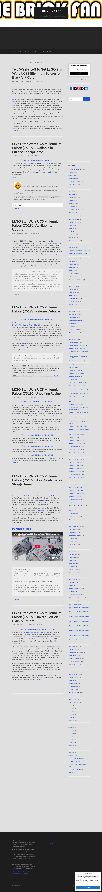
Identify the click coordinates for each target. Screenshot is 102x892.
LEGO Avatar (71, 194)
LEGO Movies (72, 538)
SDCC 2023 (71, 742)
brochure (51, 651)
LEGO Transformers (73, 671)
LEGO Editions (72, 270)
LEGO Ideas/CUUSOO (74, 329)
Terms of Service (44, 842)
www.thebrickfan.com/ (19, 201)
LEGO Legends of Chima (74, 364)
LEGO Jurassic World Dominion (76, 345)
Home (13, 51)
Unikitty (70, 772)
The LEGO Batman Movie (75, 758)
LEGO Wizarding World (74, 693)
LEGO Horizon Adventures (75, 320)
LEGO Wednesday (73, 686)
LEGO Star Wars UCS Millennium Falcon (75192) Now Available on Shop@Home (37, 480)
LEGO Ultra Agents (73, 677)
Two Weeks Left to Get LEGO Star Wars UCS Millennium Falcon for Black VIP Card (37, 73)
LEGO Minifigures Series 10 (75, 434)
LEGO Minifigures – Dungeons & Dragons (79, 389)
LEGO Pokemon (72, 573)
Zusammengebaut (27, 649)
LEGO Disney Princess (74, 258)
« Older (16, 691)
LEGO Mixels (71, 520)
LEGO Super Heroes (73, 643)
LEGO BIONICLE (72, 197)
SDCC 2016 (71, 721)
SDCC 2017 (71, 724)
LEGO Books (71, 203)
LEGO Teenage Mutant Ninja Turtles (77, 652)
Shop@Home (16, 99)
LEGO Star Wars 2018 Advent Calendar (78, 635)
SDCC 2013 (71, 711)
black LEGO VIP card (43, 510)
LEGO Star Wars (72, 604)
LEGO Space (71, 591)
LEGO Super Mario (73, 646)
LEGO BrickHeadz (73, 219)
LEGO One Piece (72, 557)
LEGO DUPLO (72, 267)
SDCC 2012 (71, 708)
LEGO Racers (71, 576)
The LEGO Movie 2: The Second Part (77, 764)
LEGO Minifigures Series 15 (75, 449)
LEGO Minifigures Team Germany (77, 505)
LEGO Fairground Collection (75, 280)
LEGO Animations (73, 184)
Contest (70, 175)
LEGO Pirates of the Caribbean (76, 569)
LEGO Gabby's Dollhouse (75, 298)
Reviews (37, 51)
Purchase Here (21, 528)
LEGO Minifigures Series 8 (75, 499)
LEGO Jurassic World (73, 342)
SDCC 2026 (71, 752)
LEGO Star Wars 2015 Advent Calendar (78, 626)
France (24, 178)
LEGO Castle (71, 228)
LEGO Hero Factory (73, 314)
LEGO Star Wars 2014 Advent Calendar (78, 621)
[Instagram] (18, 205)
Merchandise (47, 51)
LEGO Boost (71, 206)
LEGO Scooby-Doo (73, 579)
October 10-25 (24, 345)
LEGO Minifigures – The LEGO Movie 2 (78, 417)
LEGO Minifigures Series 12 (75, 440)
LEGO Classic (71, 234)
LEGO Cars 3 (71, 225)
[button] (99, 873)
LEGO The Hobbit (73, 655)
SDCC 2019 (71, 730)
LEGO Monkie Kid (73, 529)
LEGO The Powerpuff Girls (75, 661)
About (20, 51)
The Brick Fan (51, 10)
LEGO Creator (72, 237)
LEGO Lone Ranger (73, 367)
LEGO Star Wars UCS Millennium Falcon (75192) (39, 496)
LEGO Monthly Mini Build (75, 535)
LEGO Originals (72, 560)
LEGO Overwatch (73, 563)
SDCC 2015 (71, 717)
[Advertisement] (51, 37)
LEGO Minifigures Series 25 (75, 481)
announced (22, 252)
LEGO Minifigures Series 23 (75, 474)
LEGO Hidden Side (73, 317)
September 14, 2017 (18, 315)
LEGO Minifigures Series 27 (75, 487)
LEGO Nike (71, 548)
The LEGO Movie (72, 761)
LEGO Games (71, 304)
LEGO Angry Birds (73, 178)
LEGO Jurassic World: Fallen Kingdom (78, 351)
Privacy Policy (52, 842)
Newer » (58, 691)
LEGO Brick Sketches (73, 216)
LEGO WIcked (72, 689)
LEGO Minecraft (72, 379)
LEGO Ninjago (72, 551)
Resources (28, 51)
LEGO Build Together (73, 222)
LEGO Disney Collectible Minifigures (77, 250)
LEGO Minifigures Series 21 (75, 468)
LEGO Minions (72, 513)
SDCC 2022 (71, 739)
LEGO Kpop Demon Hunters (75, 361)
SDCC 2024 (71, 746)
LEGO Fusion (71, 295)
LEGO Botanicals (72, 212)
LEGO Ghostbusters (73, 308)
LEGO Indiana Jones (73, 333)
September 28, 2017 (18, 233)
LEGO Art (71, 191)
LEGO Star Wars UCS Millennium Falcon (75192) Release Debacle (37, 309)
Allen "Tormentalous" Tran (34, 81)
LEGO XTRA (71, 696)
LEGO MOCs (71, 523)
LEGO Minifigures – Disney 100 (76, 386)
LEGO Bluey (71, 200)
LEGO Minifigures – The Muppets (77, 426)
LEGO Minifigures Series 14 (75, 446)
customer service (17, 348)
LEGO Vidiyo (71, 680)
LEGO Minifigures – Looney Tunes (77, 393)
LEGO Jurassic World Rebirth (76, 348)
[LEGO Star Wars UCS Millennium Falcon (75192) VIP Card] (37, 629)
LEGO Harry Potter (73, 311)
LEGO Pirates (71, 566)
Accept (88, 887)
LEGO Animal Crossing (74, 181)
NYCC (70, 705)
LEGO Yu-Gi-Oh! (72, 699)
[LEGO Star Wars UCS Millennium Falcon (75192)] (37, 319)
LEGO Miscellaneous (73, 516)
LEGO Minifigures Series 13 (75, 443)
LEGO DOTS (71, 261)
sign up (57, 254)
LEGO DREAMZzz (73, 264)
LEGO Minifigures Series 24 (75, 477)
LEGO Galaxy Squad (73, 301)
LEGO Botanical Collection (75, 209)
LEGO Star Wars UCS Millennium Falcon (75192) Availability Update (37, 225)
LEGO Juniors (72, 336)
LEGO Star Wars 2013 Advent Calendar (78, 616)
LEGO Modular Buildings (74, 526)
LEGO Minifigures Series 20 (75, 465)
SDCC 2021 (71, 736)
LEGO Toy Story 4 (73, 668)
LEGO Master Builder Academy (76, 373)
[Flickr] (20, 205)
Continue (15, 130)
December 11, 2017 (17, 155)
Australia (30, 178)
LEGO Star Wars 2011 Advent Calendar (78, 607)
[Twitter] (15, 205)
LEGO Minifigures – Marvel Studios (77, 396)
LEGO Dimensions (73, 244)
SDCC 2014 (71, 714)
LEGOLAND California (74, 702)
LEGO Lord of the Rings (74, 370)
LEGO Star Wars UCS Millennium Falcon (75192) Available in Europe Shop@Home (37, 148)
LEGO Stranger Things (74, 640)
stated (52, 327)
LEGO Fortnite (72, 289)
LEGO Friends (72, 292)
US (50, 172)
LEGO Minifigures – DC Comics (76, 382)
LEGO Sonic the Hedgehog (75, 588)
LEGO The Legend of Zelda (75, 658)
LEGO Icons (71, 326)
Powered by (76, 79)
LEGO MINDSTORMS (74, 376)
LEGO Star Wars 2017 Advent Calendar (78, 630)
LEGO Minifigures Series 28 (75, 490)
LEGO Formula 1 (72, 286)
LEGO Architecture (73, 188)
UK (13, 178)
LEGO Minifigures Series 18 (75, 459)
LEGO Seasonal (72, 582)
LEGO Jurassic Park (73, 339)
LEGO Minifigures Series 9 (75, 502)
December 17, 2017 (17, 81)
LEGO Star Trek (72, 601)
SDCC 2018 (71, 727)
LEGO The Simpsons (73, 664)
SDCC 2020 (71, 733)
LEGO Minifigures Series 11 (75, 437)
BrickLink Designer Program (75, 169)
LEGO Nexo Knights (73, 541)
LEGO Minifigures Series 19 (75, 462)
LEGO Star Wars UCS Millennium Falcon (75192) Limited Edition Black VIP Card (37, 617)
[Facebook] (13, 205)
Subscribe (79, 73)
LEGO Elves (71, 276)
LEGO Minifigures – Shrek (75, 404)
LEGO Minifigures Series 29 (75, 493)
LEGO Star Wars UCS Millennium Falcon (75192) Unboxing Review (37, 391)
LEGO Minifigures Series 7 (75, 496)
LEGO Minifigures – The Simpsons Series (78, 429)
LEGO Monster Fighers (74, 532)
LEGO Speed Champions (74, 594)
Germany (18, 178)
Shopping (70, 755)
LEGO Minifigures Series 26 (75, 484)
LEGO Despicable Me (73, 241)
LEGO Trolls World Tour (74, 674)
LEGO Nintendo (72, 554)
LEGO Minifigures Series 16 (75, 453)
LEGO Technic (72, 649)
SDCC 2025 (71, 749)
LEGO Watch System (73, 683)
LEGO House (71, 323)
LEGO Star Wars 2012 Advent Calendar (78, 611)
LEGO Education (72, 273)
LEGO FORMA (72, 283)
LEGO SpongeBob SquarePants (76, 597)
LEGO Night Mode (73, 544)
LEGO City (71, 231)
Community (71, 172)
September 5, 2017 (17, 624)
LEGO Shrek (71, 585)
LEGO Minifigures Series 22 (75, 471)
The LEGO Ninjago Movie (75, 769)
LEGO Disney (71, 247)
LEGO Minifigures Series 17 (75, 456)
